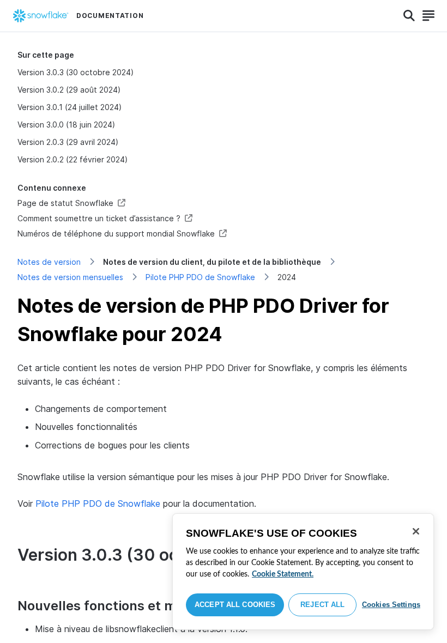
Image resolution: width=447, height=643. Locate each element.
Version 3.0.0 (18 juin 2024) (66, 124)
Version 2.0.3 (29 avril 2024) (67, 142)
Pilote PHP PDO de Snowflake (200, 277)
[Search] (409, 15)
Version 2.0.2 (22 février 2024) (72, 159)
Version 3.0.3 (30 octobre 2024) (75, 72)
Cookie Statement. (282, 574)
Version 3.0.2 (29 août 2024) (68, 89)
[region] (303, 571)
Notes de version (49, 261)
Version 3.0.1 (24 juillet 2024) (69, 107)
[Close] (416, 531)
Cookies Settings (391, 604)
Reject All (322, 604)
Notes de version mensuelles (70, 277)
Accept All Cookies (235, 604)
